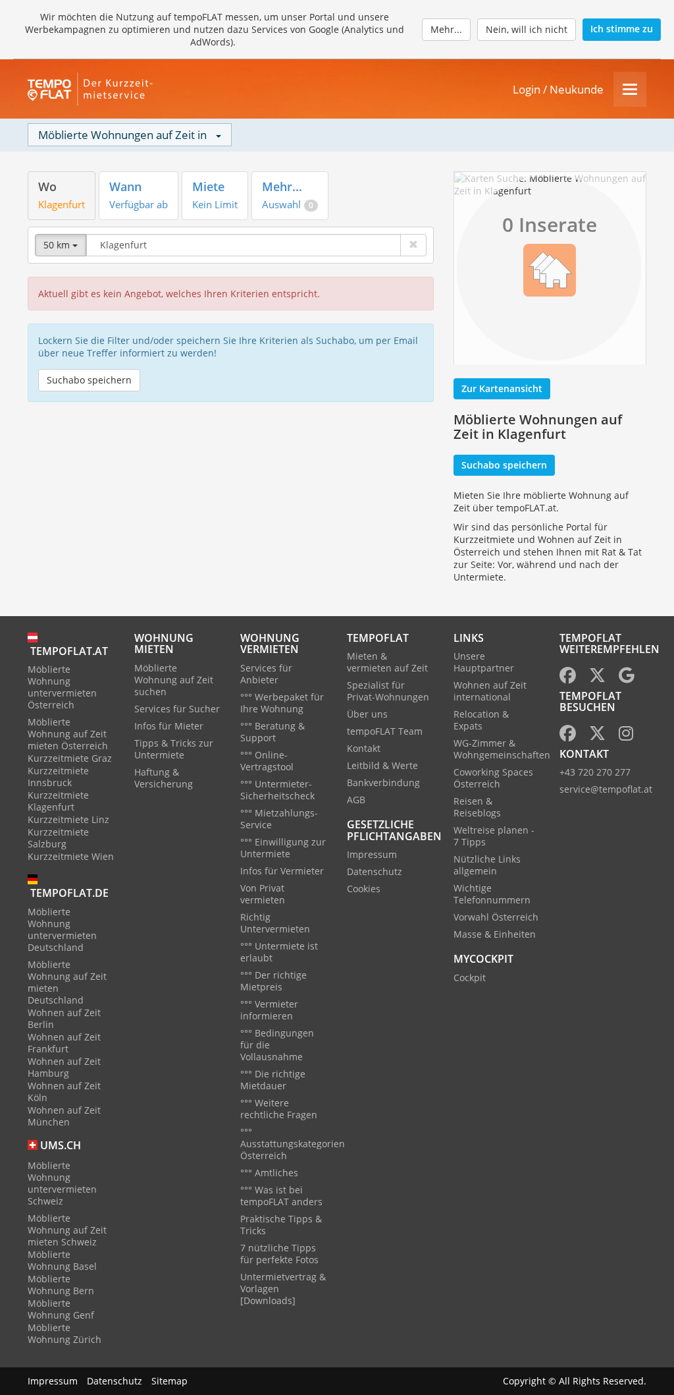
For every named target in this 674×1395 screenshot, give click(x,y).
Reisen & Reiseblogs (477, 807)
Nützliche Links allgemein (487, 865)
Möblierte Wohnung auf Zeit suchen (173, 680)
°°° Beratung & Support (272, 732)
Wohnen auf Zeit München (64, 1116)
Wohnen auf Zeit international (490, 691)
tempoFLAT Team (385, 731)
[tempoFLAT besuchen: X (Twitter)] (597, 735)
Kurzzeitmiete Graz (70, 758)
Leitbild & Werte (382, 765)
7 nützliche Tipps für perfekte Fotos (279, 1253)
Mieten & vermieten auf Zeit (387, 662)
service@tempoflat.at (605, 789)
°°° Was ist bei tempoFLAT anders (281, 1195)
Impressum (372, 854)
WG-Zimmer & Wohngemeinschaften (502, 749)
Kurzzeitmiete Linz (68, 819)
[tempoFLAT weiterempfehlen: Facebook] (567, 677)
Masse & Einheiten (495, 934)
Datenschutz (374, 871)
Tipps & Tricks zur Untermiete (173, 749)
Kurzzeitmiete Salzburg (58, 838)
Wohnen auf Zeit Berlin (64, 1018)
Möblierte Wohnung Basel (62, 1260)
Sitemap (169, 1381)
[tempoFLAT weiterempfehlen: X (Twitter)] (597, 677)
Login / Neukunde (558, 89)
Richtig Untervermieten (275, 923)
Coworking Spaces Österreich (493, 778)
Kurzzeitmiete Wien (71, 856)
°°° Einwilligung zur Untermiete (283, 848)
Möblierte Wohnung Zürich (64, 1333)
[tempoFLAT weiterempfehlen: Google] (627, 677)
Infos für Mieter (168, 726)
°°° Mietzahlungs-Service (279, 819)
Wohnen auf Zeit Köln (64, 1091)
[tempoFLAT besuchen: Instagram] (626, 735)
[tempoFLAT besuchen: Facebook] (567, 735)
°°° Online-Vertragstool (267, 761)
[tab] (61, 195)
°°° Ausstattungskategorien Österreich (292, 1143)
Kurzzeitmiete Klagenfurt (58, 801)
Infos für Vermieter (282, 871)
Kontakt (363, 748)
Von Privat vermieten (262, 894)
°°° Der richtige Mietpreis (273, 981)
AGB (356, 799)
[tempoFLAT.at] (93, 88)
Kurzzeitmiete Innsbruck (58, 776)
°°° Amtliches (269, 1172)
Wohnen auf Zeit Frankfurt (64, 1043)
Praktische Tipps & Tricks (281, 1224)
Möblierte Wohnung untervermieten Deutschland (62, 929)
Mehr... (446, 29)
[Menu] (629, 89)
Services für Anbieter (266, 674)
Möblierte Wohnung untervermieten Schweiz (62, 1183)
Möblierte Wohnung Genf (61, 1309)
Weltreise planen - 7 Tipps (494, 836)
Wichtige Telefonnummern (492, 894)
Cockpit (470, 977)
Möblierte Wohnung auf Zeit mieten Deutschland (67, 982)
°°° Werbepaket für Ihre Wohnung (282, 703)
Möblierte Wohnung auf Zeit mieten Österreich (68, 734)
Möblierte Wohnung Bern (61, 1284)
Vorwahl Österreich (496, 917)
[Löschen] (413, 245)
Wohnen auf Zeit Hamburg (64, 1067)
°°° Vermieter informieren (269, 1010)
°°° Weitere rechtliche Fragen (278, 1108)
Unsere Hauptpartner (484, 662)
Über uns (367, 714)
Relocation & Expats (481, 720)
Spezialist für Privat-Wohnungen (388, 691)
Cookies (363, 888)
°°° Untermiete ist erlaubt (279, 952)
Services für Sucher (177, 708)
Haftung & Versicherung (163, 778)
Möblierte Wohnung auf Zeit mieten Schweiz (67, 1230)
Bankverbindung (383, 782)
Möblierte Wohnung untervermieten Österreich (62, 687)
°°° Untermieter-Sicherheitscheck (277, 790)
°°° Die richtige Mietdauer (272, 1080)
